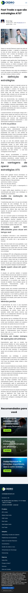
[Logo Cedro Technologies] (7, 3)
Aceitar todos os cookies (8, 587)
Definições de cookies (7, 590)
